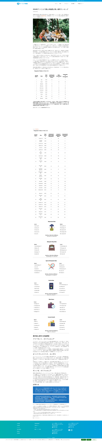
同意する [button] (83, 439)
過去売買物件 (19, 429)
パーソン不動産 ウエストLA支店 (73, 423)
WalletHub (43, 15)
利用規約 (53, 437)
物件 (60, 3)
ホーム (56, 3)
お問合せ (79, 0)
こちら (51, 392)
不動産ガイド (80, 3)
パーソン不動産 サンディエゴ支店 (57, 429)
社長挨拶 (18, 425)
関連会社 (18, 431)
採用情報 (18, 433)
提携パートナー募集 (38, 429)
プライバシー (49, 437)
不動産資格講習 (37, 423)
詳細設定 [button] (94, 439)
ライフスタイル (36, 417)
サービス (66, 3)
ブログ (83, 0)
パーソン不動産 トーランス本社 (57, 423)
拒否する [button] (88, 439)
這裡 (49, 398)
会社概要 (72, 3)
